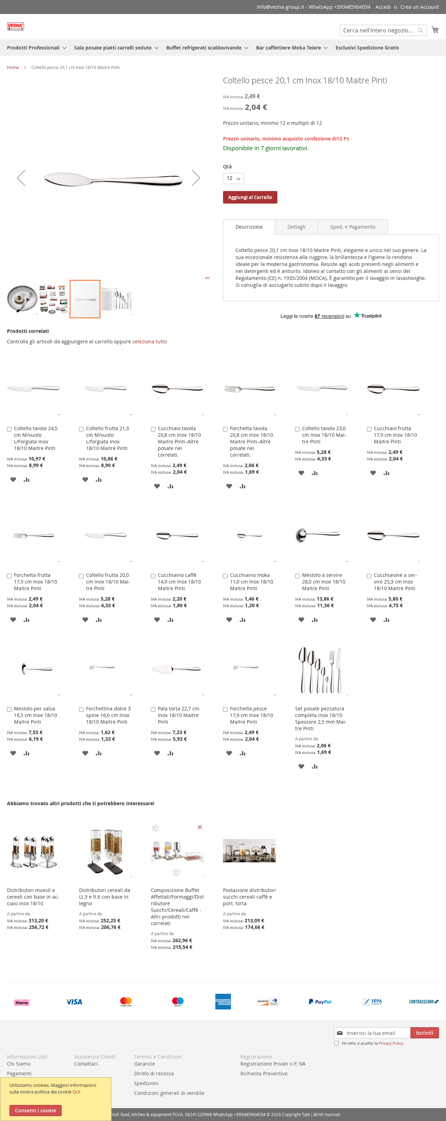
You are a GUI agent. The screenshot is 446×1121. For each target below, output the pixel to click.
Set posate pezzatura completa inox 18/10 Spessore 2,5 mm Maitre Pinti (321, 718)
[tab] (249, 227)
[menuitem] (35, 47)
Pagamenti (19, 1073)
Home (13, 67)
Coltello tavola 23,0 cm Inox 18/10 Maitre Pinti (324, 435)
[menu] (223, 47)
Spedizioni (146, 1083)
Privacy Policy (391, 1043)
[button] (21, 177)
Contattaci (86, 1063)
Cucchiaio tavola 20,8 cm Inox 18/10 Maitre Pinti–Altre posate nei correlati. (179, 441)
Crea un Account (419, 6)
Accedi (383, 6)
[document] (56, 1099)
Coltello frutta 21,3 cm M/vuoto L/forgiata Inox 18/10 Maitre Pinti (107, 438)
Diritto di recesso (154, 1073)
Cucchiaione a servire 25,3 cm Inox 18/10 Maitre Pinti (395, 582)
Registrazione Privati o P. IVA (273, 1063)
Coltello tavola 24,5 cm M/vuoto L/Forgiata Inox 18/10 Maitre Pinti (35, 438)
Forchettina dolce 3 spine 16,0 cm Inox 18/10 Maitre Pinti (108, 715)
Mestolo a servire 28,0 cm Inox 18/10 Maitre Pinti (323, 582)
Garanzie (144, 1063)
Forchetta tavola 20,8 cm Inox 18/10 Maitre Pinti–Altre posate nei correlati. (251, 441)
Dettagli (296, 226)
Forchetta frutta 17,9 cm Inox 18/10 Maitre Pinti (35, 582)
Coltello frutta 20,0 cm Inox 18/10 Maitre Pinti (108, 582)
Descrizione (249, 226)
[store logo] (15, 26)
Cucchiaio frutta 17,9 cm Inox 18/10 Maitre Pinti (395, 435)
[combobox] (383, 30)
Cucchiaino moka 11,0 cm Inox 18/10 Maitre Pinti (251, 582)
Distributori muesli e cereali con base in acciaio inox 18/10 (33, 897)
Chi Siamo (18, 1063)
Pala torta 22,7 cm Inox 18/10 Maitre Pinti (178, 715)
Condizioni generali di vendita (169, 1093)
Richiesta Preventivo (263, 1073)
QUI (76, 1092)
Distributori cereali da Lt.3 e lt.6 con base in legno (104, 897)
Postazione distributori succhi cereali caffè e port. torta (249, 897)
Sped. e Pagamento (352, 226)
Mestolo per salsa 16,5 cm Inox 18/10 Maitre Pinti (35, 715)
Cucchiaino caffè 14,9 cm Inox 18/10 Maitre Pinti (179, 582)
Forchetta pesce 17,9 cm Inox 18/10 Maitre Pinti (251, 715)
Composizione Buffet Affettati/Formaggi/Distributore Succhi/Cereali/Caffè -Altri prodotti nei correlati (177, 906)
